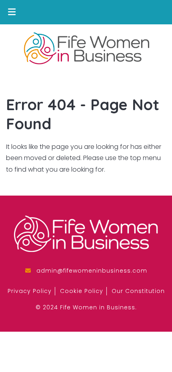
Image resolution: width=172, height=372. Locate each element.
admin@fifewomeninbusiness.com (91, 271)
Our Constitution (138, 291)
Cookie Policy (81, 291)
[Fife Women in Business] (86, 49)
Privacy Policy (30, 291)
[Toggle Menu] (12, 12)
